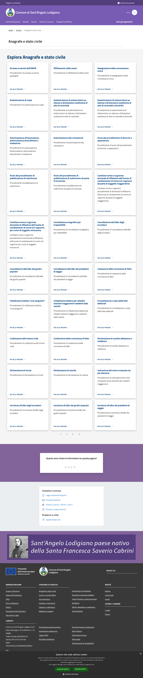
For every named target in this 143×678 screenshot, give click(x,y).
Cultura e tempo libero (47, 595)
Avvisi (107, 599)
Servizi (18, 30)
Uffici (8, 599)
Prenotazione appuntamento (50, 627)
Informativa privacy (79, 635)
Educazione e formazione (81, 591)
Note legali (76, 639)
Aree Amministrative (14, 595)
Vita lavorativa (44, 599)
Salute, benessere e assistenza (83, 607)
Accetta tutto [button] (62, 669)
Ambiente (75, 603)
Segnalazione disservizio (48, 631)
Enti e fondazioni (12, 603)
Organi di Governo (13, 591)
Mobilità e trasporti (46, 611)
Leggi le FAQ (43, 635)
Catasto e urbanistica (47, 607)
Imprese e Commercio (47, 603)
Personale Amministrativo (16, 611)
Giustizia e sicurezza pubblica (83, 595)
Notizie (107, 591)
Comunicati (109, 595)
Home (10, 30)
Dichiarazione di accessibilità (83, 643)
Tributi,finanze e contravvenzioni (84, 599)
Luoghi (107, 610)
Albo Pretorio (77, 631)
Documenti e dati (12, 615)
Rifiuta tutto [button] (80, 669)
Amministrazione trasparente (83, 627)
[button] (71, 674)
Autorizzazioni (77, 611)
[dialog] (71, 664)
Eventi (107, 614)
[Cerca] (134, 12)
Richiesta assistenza (46, 639)
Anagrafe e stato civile (47, 591)
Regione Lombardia (13, 3)
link (93, 664)
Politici (8, 607)
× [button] (140, 654)
